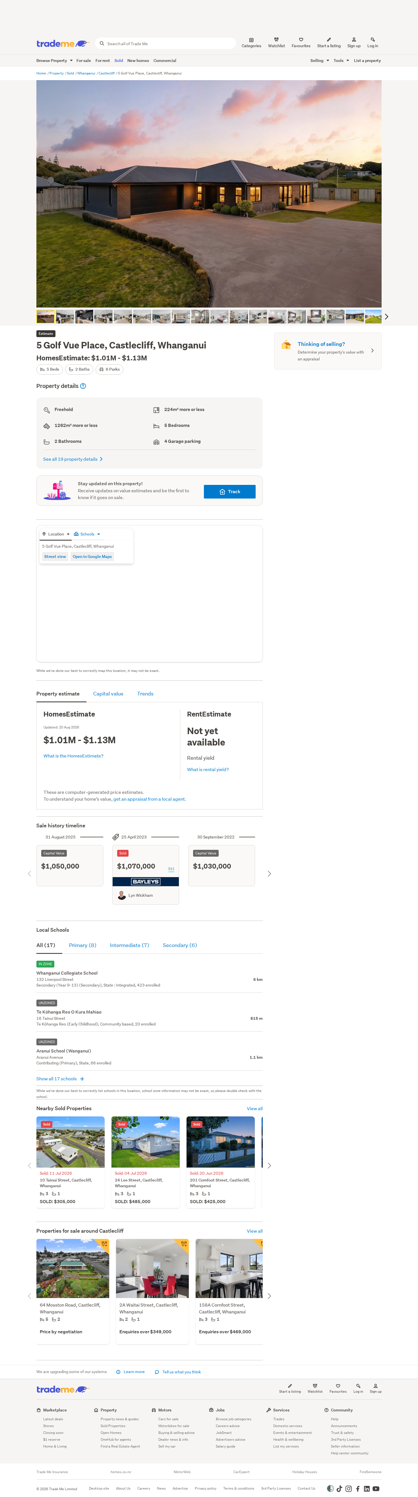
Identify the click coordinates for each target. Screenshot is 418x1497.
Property (57, 73)
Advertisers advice (230, 1439)
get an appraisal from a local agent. (149, 799)
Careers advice (228, 1425)
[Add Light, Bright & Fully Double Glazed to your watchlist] (260, 1247)
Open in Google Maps (92, 556)
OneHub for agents (116, 1439)
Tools (339, 60)
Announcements (344, 1425)
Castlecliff (107, 73)
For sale (83, 60)
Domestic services (287, 1425)
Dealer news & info (173, 1439)
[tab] (56, 534)
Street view (55, 556)
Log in (372, 45)
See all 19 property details (70, 459)
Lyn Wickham (141, 895)
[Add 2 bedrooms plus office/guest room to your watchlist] (181, 1247)
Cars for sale (168, 1419)
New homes (138, 60)
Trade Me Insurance (52, 1472)
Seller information (345, 1446)
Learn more (134, 1371)
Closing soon (53, 1432)
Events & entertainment (292, 1432)
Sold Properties (113, 1425)
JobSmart (224, 1432)
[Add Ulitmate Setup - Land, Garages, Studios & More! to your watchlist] (101, 1247)
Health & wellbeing (288, 1439)
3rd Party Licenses (346, 1439)
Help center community (350, 1453)
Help (334, 1419)
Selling (317, 60)
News (161, 1488)
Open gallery (212, 298)
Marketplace (55, 1410)
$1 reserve (51, 1439)
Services (281, 1410)
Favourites (338, 1391)
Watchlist (315, 1391)
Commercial (165, 60)
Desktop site (99, 1488)
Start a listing (290, 1391)
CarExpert (241, 1472)
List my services (286, 1446)
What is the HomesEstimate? (74, 756)
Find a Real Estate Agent (120, 1446)
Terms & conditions (238, 1488)
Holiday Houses (304, 1472)
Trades (278, 1419)
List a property (367, 60)
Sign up (354, 45)
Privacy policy (205, 1488)
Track (234, 492)
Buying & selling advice (176, 1432)
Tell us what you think (181, 1372)
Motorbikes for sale (173, 1425)
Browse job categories (233, 1419)
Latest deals (53, 1419)
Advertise (180, 1488)
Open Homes (111, 1432)
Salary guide (225, 1446)
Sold (119, 60)
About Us (123, 1488)
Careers (143, 1488)
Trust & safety (342, 1432)
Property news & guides (120, 1419)
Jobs (220, 1410)
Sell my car (167, 1446)
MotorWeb (182, 1472)
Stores (48, 1425)
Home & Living (55, 1446)
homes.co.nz (121, 1472)
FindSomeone (371, 1472)
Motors (164, 1410)
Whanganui (86, 73)
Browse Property (52, 60)
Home (41, 73)
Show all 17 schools (57, 1078)
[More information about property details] (83, 386)
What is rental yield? (208, 769)
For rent (103, 60)
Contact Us (306, 1488)
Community (342, 1410)
